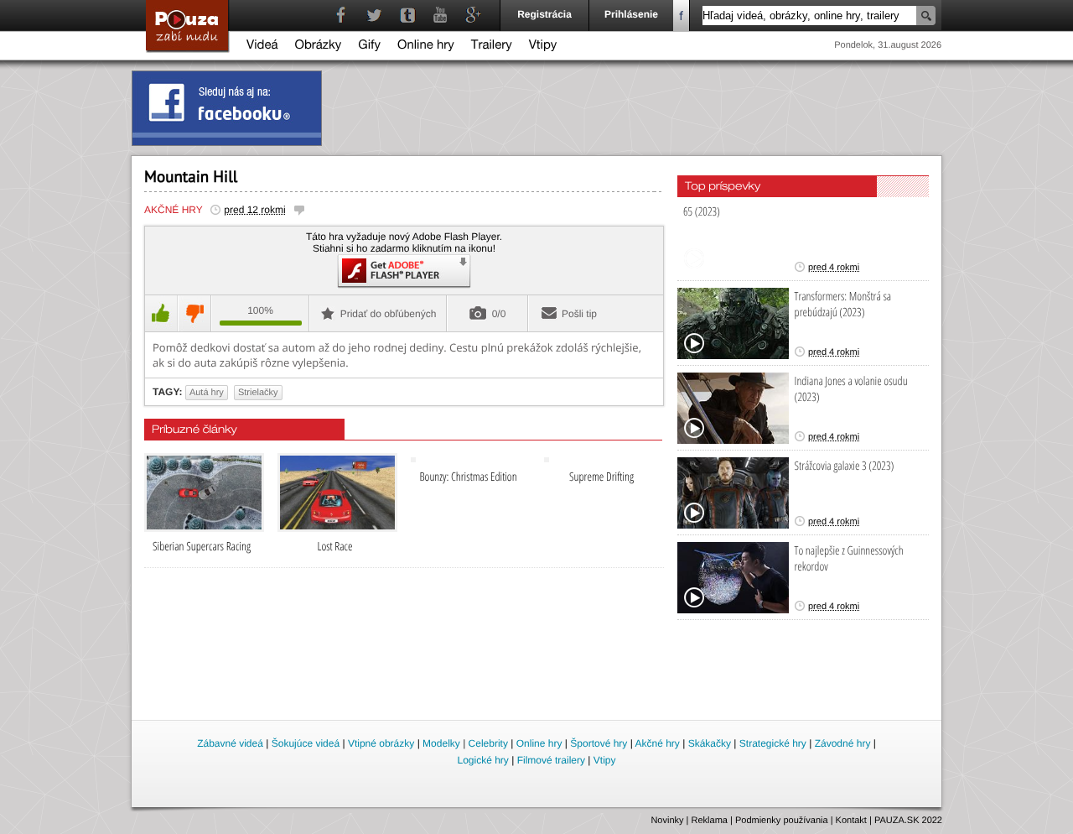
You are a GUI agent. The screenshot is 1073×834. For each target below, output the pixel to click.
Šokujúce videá (306, 743)
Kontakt (851, 821)
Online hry (425, 46)
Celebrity (488, 743)
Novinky (667, 821)
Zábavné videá (230, 743)
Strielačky (258, 393)
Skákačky (709, 743)
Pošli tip (579, 314)
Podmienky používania (781, 821)
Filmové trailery (551, 760)
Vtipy (543, 46)
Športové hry (598, 743)
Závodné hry (843, 743)
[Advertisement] (537, 671)
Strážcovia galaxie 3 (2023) (844, 466)
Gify (369, 46)
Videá (262, 46)
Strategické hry (772, 743)
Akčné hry (173, 210)
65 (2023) (701, 212)
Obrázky (318, 46)
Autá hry (206, 393)
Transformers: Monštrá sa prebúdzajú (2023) (843, 305)
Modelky (441, 743)
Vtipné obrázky (381, 743)
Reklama (710, 821)
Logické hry (482, 760)
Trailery (491, 46)
